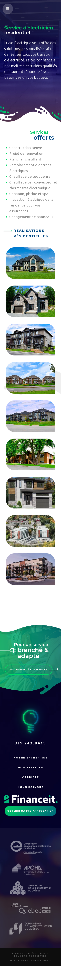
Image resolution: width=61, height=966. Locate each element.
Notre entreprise (30, 757)
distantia (44, 960)
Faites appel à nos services (28, 669)
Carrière (30, 777)
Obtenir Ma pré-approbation (30, 811)
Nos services (30, 767)
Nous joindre (31, 787)
